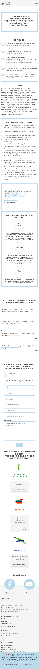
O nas (3, 618)
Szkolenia (5, 598)
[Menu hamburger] (36, 3)
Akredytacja (6, 624)
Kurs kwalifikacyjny (7, 607)
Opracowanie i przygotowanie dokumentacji (15, 609)
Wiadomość (8, 420)
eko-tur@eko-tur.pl (13, 376)
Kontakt (4, 621)
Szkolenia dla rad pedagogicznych (12, 605)
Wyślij (19, 445)
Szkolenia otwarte (7, 601)
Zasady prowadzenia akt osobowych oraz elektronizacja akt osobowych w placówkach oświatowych (19, 281)
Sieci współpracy (8, 626)
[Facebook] (9, 584)
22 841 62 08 (11, 374)
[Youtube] (29, 584)
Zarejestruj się (11, 202)
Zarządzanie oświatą (9, 616)
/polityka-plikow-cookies (10, 664)
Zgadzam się (27, 664)
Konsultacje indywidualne (9, 611)
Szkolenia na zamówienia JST (10, 603)
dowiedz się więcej (19, 490)
